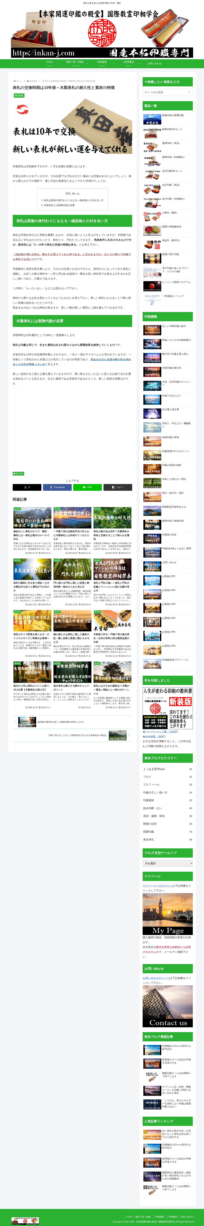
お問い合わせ (186, 1217)
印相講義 (159, 1217)
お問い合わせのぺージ (156, 978)
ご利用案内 (172, 1217)
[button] (117, 487)
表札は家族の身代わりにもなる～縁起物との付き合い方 (73, 200)
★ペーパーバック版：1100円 (160, 731)
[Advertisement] (72, 430)
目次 (68, 193)
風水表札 (19, 474)
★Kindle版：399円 (154, 736)
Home (129, 1217)
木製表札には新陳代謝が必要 (59, 205)
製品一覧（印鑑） (143, 1217)
